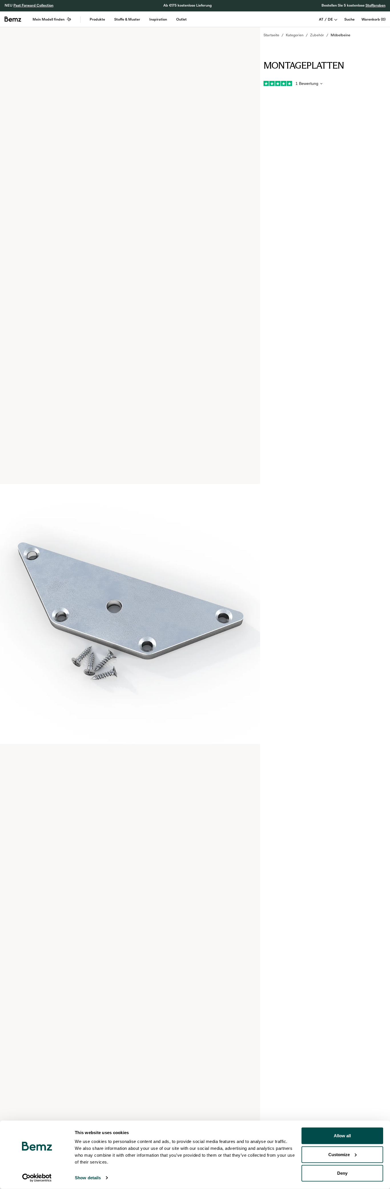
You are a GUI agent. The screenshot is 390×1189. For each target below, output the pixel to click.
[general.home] (13, 19)
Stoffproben (375, 5)
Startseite (271, 35)
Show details (88, 1177)
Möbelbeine (340, 35)
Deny (342, 1173)
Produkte (97, 19)
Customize (339, 1154)
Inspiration (158, 19)
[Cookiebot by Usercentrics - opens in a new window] (37, 1178)
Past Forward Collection (33, 5)
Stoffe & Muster (127, 19)
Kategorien (294, 35)
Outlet (181, 19)
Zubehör (317, 35)
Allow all (342, 1135)
